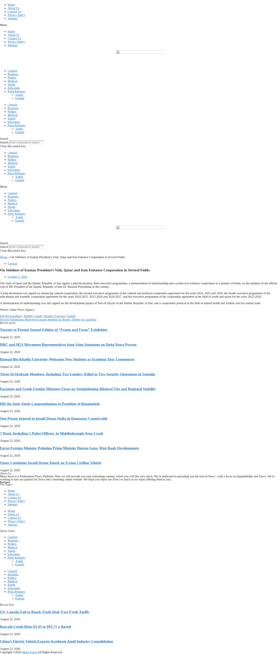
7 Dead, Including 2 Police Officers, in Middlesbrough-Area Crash (51, 433)
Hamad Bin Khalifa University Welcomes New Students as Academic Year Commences (67, 359)
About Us (13, 8)
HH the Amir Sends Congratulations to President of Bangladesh (50, 404)
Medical (12, 81)
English (19, 98)
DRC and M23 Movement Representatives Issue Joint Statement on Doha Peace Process (68, 345)
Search (4, 142)
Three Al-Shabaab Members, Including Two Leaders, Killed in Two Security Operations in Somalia (77, 374)
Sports (11, 84)
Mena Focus (30, 652)
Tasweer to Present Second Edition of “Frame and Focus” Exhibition (53, 330)
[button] (140, 25)
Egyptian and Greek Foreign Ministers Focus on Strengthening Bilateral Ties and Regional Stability (78, 389)
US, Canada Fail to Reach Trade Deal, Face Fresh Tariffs (44, 612)
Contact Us (14, 11)
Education (14, 88)
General (12, 70)
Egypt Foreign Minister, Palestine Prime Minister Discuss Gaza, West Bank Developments (69, 448)
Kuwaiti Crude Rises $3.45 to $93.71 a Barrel (35, 627)
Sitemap (12, 18)
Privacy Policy (16, 15)
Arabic (19, 94)
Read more (5, 482)
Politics (12, 77)
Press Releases (16, 91)
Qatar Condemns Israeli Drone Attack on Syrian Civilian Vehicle (50, 463)
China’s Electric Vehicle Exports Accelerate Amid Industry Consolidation (56, 641)
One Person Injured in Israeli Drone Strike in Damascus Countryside (53, 418)
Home (11, 4)
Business (13, 74)
